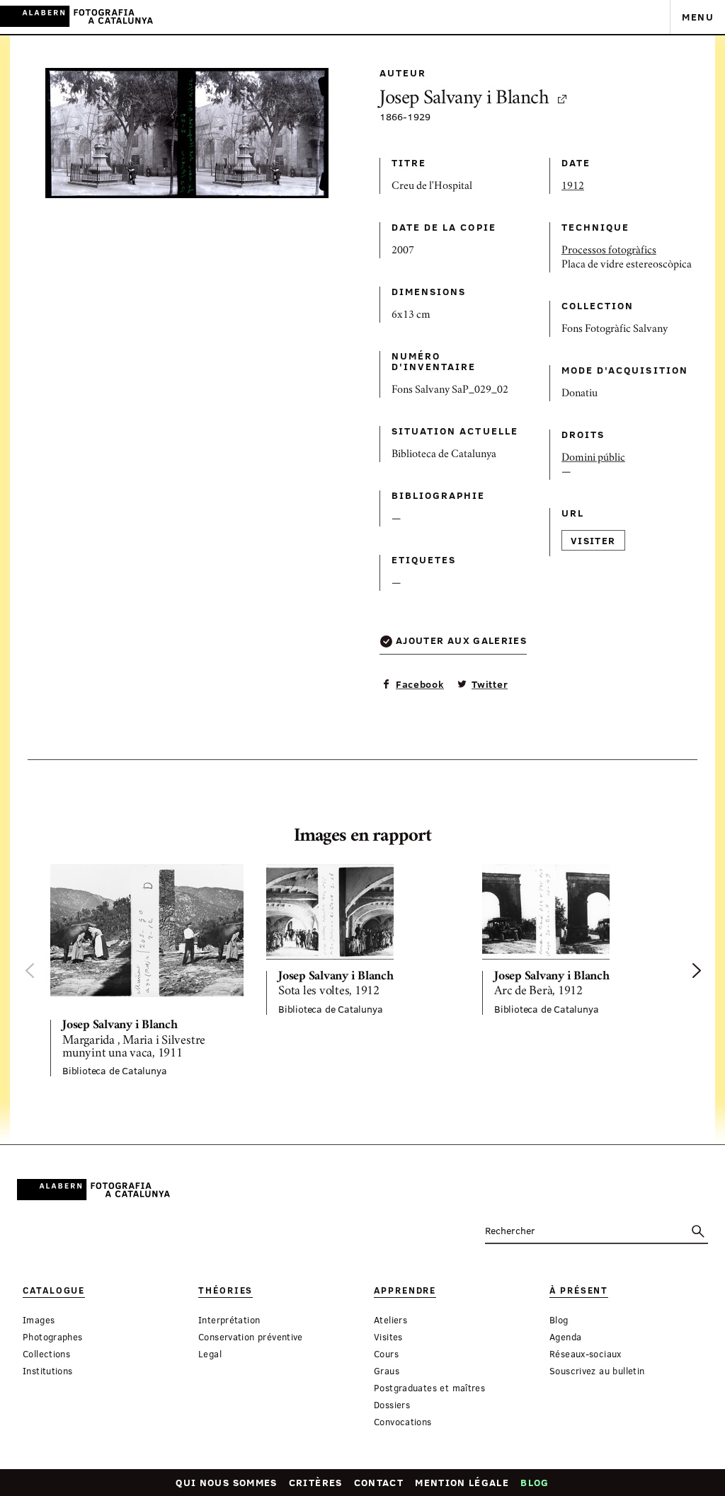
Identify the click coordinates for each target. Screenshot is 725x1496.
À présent (578, 1290)
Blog (534, 1482)
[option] (147, 970)
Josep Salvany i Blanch (464, 99)
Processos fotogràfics (608, 251)
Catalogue (54, 1290)
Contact (379, 1482)
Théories (225, 1290)
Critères (316, 1482)
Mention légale (462, 1482)
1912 (572, 187)
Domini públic (593, 459)
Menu (698, 16)
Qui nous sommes (226, 1482)
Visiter (593, 540)
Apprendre (405, 1290)
